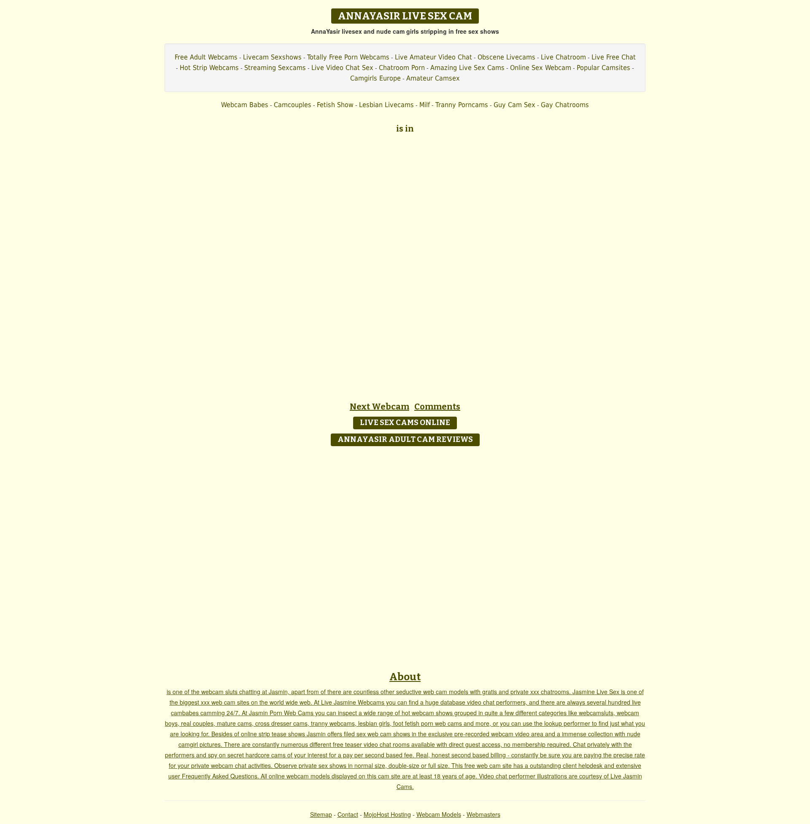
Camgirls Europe (375, 78)
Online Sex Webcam (540, 68)
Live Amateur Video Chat (433, 57)
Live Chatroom (563, 57)
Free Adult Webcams (206, 57)
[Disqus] (405, 555)
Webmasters (483, 814)
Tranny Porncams (461, 105)
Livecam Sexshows (272, 57)
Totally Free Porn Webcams (348, 57)
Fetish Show (335, 105)
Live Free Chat (613, 57)
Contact (348, 814)
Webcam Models (438, 814)
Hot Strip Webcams (209, 68)
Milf (424, 105)
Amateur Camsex (433, 78)
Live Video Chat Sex (342, 68)
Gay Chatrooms (565, 105)
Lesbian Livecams (386, 105)
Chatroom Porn (402, 68)
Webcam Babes (244, 105)
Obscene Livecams (506, 57)
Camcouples (292, 105)
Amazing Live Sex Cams (467, 68)
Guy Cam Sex (514, 105)
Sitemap (321, 814)
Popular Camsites (603, 68)
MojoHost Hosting (387, 814)
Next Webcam (379, 406)
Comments (437, 406)
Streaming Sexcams (275, 68)
